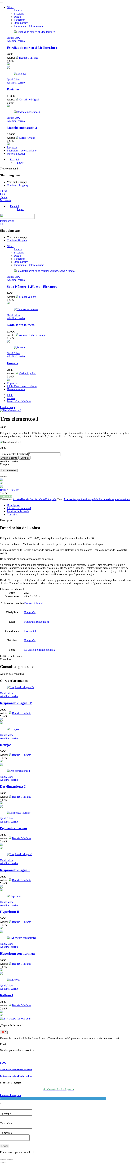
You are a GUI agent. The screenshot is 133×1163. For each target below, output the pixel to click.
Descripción (13, 505)
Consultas (12, 514)
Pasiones (13, 89)
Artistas (11, 398)
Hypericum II (9, 911)
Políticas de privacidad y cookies (16, 1076)
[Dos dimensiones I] (18, 770)
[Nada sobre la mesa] (26, 309)
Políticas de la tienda (18, 511)
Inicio (10, 395)
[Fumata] (19, 347)
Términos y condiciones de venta (16, 1069)
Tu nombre (6, 1123)
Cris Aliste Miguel (29, 99)
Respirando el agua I (15, 870)
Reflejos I (6, 995)
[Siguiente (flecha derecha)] (4, 1162)
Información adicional (19, 508)
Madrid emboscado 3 (22, 128)
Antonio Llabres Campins (33, 335)
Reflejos (5, 745)
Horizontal (30, 631)
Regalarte (12, 147)
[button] (16, 40)
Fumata (12, 363)
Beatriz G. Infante (34, 603)
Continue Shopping (17, 185)
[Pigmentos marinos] (18, 812)
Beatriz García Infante (19, 401)
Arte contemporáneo (75, 499)
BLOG (3, 1063)
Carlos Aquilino (27, 373)
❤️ (3, 1032)
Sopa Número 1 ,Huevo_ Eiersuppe (32, 286)
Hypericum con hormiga (17, 953)
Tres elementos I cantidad (14, 454)
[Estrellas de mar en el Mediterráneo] (34, 31)
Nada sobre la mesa (21, 325)
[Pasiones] (20, 73)
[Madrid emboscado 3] (27, 111)
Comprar (25, 457)
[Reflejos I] (13, 979)
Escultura (19, 13)
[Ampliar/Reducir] (1, 1159)
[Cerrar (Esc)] (11, 1159)
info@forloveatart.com (20, 1044)
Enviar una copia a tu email (15, 1152)
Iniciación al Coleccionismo (29, 26)
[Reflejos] (13, 729)
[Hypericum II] (15, 896)
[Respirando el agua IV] (20, 687)
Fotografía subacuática (36, 621)
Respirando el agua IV (16, 703)
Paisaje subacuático (119, 499)
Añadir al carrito (9, 457)
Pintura (18, 10)
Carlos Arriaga (27, 137)
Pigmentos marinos (13, 828)
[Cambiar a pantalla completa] (4, 1159)
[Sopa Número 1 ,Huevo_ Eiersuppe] (45, 270)
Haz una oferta (8, 470)
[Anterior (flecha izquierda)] (1, 1162)
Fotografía (19, 19)
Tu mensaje (6, 1132)
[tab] (70, 505)
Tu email (5, 1113)
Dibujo (17, 16)
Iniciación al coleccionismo (22, 150)
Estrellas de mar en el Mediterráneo (32, 47)
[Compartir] (8, 1159)
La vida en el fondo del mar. (39, 649)
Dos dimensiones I (12, 786)
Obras (10, 7)
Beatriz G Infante (28, 57)
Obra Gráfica (21, 22)
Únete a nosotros (16, 153)
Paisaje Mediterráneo (97, 499)
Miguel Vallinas (27, 296)
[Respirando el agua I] (19, 854)
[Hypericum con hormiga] (21, 937)
